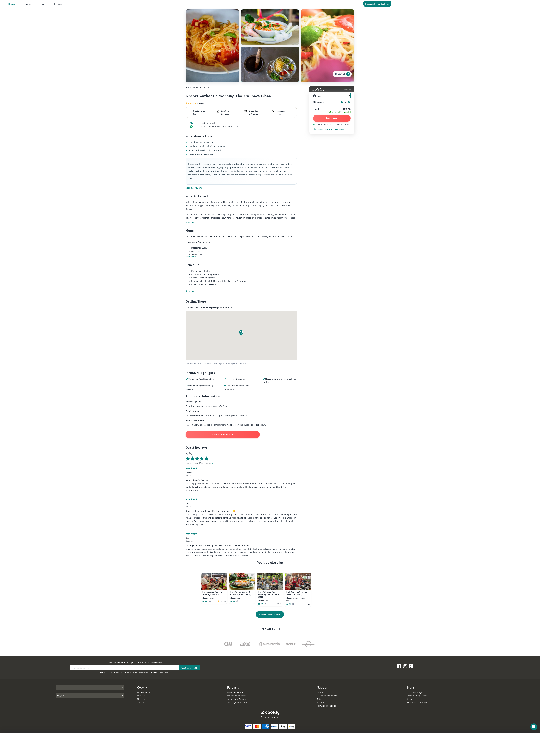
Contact (320, 692)
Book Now (332, 118)
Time (319, 96)
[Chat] (533, 726)
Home (188, 87)
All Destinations (144, 692)
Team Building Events (417, 695)
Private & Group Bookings (377, 3)
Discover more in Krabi (270, 614)
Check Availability (222, 434)
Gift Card (141, 702)
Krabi (206, 87)
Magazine (141, 699)
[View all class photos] (212, 45)
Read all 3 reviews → (195, 187)
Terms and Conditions (327, 705)
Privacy (320, 702)
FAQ (319, 699)
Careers (410, 699)
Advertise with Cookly (417, 702)
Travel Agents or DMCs (237, 702)
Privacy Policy (164, 672)
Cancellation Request (327, 695)
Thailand (197, 87)
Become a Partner (235, 692)
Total (316, 109)
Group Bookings (414, 692)
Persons (320, 102)
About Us (141, 695)
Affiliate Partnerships (236, 695)
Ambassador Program (237, 699)
